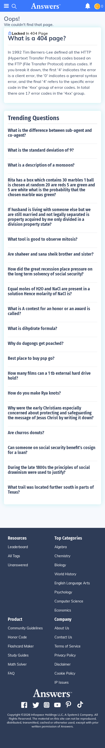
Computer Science (68, 601)
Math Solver (17, 664)
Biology (60, 565)
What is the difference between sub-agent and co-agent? (50, 133)
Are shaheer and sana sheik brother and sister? (51, 254)
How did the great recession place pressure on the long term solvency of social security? (50, 271)
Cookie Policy (64, 673)
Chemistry (62, 556)
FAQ (11, 673)
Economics (62, 610)
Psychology (63, 592)
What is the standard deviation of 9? (41, 150)
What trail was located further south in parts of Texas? (51, 490)
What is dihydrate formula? (32, 328)
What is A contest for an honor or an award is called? (49, 311)
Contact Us (63, 637)
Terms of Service (67, 646)
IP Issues (61, 682)
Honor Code (17, 637)
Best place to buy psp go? (31, 358)
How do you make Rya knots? (34, 393)
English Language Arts (72, 583)
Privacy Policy (65, 655)
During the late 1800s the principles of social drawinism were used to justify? (49, 470)
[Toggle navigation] (6, 6)
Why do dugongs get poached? (35, 343)
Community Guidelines (25, 628)
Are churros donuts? (26, 432)
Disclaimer (62, 664)
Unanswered (18, 565)
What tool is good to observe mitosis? (42, 239)
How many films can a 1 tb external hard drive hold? (49, 376)
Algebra (60, 547)
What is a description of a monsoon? (41, 165)
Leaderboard (18, 547)
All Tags (14, 556)
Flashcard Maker (21, 646)
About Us (61, 628)
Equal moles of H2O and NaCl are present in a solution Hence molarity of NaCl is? (49, 291)
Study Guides (18, 655)
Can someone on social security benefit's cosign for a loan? (51, 450)
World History (65, 574)
